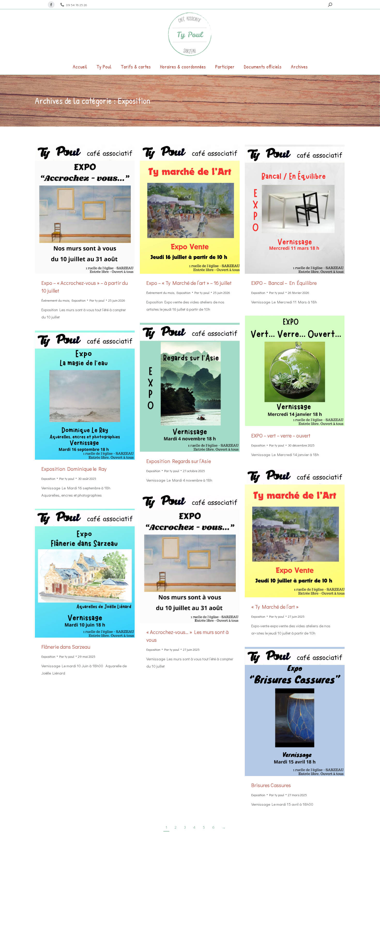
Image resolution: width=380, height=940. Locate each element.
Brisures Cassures (271, 785)
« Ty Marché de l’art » (275, 606)
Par (96, 300)
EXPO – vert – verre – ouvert (280, 435)
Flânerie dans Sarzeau (65, 646)
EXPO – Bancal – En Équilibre (284, 282)
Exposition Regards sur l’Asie (178, 461)
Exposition (79, 300)
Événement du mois (55, 300)
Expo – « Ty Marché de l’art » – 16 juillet (189, 282)
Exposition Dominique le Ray (74, 468)
